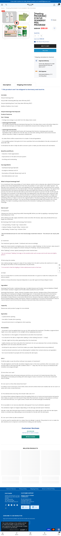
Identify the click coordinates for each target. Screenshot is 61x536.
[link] (10, 478)
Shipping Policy (34, 489)
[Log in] (54, 5)
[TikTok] (11, 505)
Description (7, 85)
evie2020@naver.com (13, 501)
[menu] (2, 5)
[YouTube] (14, 505)
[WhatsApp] (6, 508)
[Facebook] (6, 505)
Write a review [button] (30, 437)
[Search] (6, 5)
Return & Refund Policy (48, 489)
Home (3, 8)
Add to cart (45, 46)
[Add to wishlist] (54, 28)
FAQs (35, 507)
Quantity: (37, 33)
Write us (26, 507)
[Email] (17, 505)
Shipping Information (24, 85)
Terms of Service (11, 489)
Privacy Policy (23, 489)
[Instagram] (9, 505)
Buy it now (45, 50)
